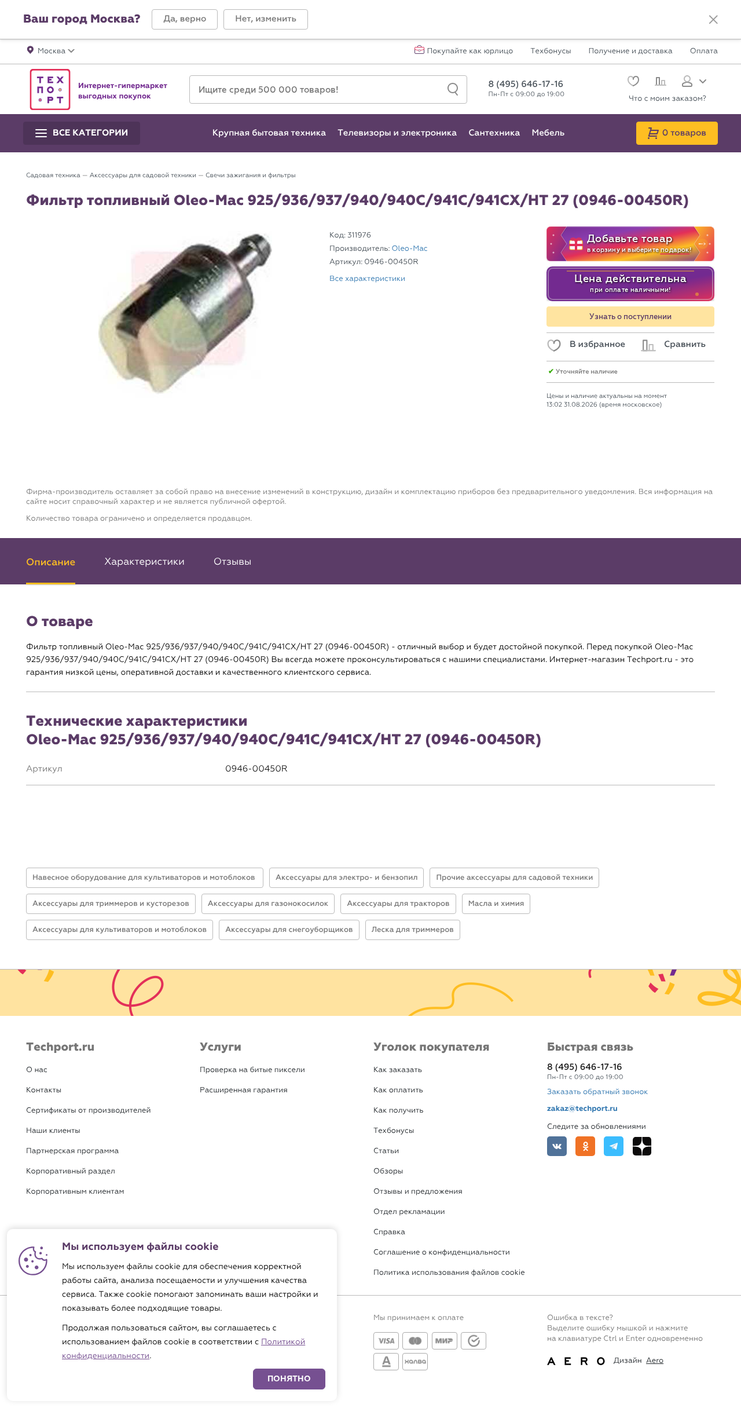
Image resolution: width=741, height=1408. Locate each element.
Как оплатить (398, 1090)
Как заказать (397, 1070)
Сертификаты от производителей (88, 1110)
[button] (185, 19)
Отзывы (233, 562)
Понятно (289, 1379)
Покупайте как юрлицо (470, 51)
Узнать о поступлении (630, 316)
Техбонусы (550, 51)
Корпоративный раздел (70, 1171)
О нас (36, 1070)
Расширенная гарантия (244, 1090)
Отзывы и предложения (418, 1191)
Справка (389, 1232)
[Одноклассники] (585, 1146)
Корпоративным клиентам (75, 1191)
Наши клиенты (53, 1131)
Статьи (386, 1151)
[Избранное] (632, 82)
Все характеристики (367, 279)
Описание (50, 562)
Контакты (43, 1090)
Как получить (398, 1110)
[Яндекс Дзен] (642, 1146)
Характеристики (144, 562)
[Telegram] (613, 1146)
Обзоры (388, 1171)
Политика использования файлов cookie (449, 1272)
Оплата (704, 51)
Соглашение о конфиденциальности (441, 1252)
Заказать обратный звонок (597, 1092)
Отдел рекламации (409, 1212)
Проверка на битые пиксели (252, 1070)
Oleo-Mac (410, 248)
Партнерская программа (72, 1151)
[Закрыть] (713, 19)
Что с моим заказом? (667, 98)
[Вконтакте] (557, 1146)
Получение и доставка (631, 51)
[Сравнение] (659, 83)
